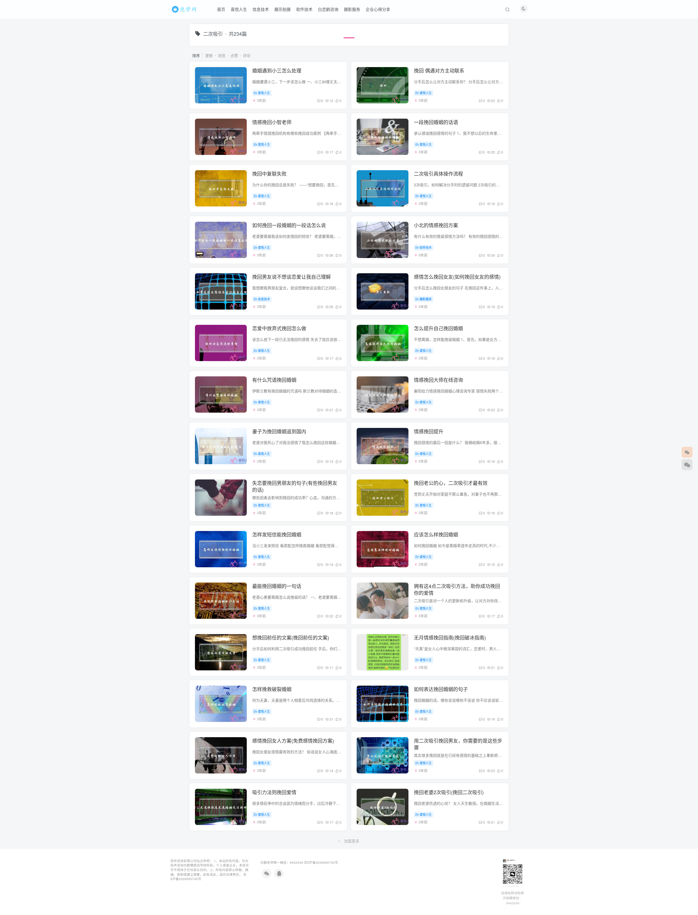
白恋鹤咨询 (328, 9)
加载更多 (351, 841)
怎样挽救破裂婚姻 (271, 688)
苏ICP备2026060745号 (321, 862)
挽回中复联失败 (269, 173)
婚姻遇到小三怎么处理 (276, 70)
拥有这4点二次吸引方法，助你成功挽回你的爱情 (457, 589)
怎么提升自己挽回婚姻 (438, 328)
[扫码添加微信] (687, 464)
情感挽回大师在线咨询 (438, 379)
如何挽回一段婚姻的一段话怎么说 (289, 225)
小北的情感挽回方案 (436, 225)
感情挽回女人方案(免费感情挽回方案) (293, 740)
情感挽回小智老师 (271, 121)
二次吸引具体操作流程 (438, 173)
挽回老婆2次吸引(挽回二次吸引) (449, 792)
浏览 (221, 55)
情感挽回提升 (428, 431)
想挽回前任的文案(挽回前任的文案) (290, 637)
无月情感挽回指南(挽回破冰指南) (450, 637)
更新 (209, 55)
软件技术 (304, 9)
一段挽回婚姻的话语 (436, 121)
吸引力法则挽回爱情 (274, 792)
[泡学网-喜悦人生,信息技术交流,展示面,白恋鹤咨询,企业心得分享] (185, 8)
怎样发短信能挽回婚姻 (276, 534)
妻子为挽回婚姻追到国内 (279, 431)
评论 (247, 55)
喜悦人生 (239, 9)
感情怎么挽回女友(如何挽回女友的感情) (457, 276)
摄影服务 (352, 9)
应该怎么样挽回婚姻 (436, 534)
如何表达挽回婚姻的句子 (441, 688)
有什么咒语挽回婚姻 (274, 379)
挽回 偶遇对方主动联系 (439, 70)
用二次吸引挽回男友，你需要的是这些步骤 (458, 744)
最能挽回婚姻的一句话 (276, 585)
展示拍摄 (282, 9)
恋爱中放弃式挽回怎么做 (279, 328)
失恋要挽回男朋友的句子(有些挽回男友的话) (294, 486)
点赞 (234, 55)
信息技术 (260, 9)
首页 (221, 9)
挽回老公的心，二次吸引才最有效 (451, 482)
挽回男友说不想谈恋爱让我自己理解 (291, 276)
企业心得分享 (378, 9)
